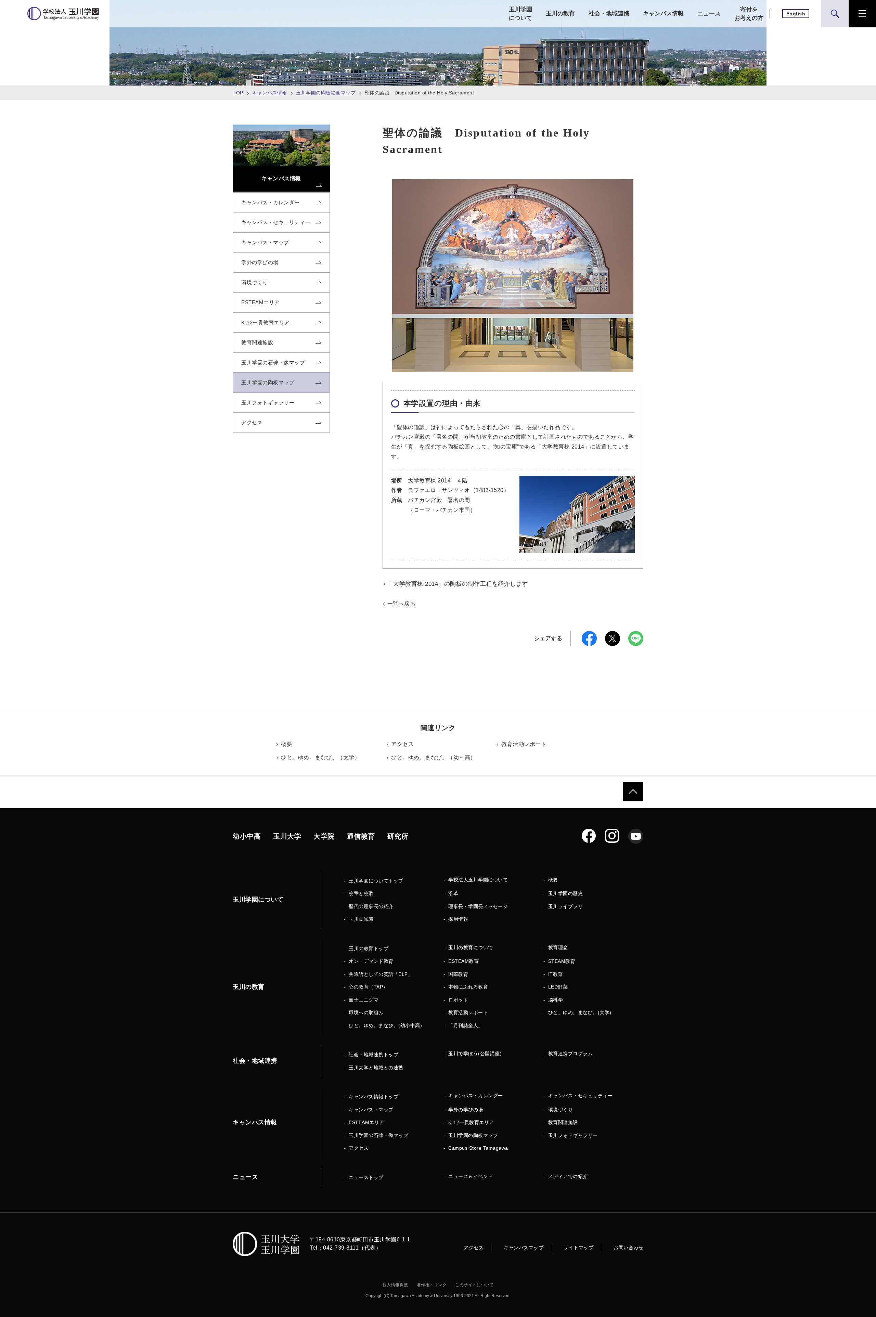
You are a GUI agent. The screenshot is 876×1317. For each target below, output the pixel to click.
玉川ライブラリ (565, 906)
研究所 (398, 836)
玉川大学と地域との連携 (376, 1067)
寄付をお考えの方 (748, 14)
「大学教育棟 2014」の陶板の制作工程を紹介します (457, 584)
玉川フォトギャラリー (573, 1135)
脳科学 (555, 1000)
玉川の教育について (470, 947)
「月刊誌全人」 (465, 1025)
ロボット (458, 1000)
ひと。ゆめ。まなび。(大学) (579, 1012)
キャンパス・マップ (371, 1109)
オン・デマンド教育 (371, 961)
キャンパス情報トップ (373, 1096)
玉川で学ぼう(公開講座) (475, 1053)
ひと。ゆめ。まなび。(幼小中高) (385, 1025)
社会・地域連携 (609, 13)
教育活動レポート (523, 744)
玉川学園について (520, 14)
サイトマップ (578, 1247)
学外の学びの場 (465, 1109)
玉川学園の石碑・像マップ (378, 1135)
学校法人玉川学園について (478, 879)
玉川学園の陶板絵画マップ (326, 92)
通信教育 (361, 836)
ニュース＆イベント (470, 1176)
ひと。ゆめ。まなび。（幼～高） (433, 757)
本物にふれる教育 (468, 987)
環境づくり (560, 1109)
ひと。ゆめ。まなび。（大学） (320, 757)
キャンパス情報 (663, 13)
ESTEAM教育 (463, 961)
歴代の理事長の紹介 (371, 906)
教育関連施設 (563, 1122)
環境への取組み (366, 1012)
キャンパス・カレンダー (475, 1095)
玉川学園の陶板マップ (473, 1135)
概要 (286, 744)
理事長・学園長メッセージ (478, 906)
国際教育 (458, 974)
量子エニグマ (363, 1000)
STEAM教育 (562, 961)
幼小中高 (247, 836)
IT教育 (555, 974)
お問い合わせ (628, 1247)
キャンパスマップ (523, 1247)
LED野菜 (558, 987)
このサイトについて (474, 1284)
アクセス (402, 744)
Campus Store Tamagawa (478, 1148)
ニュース (709, 13)
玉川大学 (287, 836)
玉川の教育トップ (368, 948)
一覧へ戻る (401, 604)
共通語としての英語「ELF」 (381, 974)
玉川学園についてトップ (376, 880)
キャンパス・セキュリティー (580, 1095)
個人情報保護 (395, 1284)
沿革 (453, 893)
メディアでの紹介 (568, 1176)
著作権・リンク (432, 1284)
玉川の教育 (560, 13)
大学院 (324, 836)
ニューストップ (366, 1177)
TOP (238, 92)
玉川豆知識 (361, 919)
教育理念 (558, 947)
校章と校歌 (361, 893)
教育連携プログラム (570, 1053)
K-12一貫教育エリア (471, 1122)
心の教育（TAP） (368, 987)
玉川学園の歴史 (565, 893)
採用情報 (458, 919)
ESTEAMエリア (366, 1122)
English (796, 13)
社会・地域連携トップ (373, 1054)
